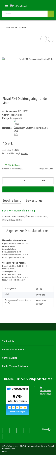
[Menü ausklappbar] (6, 5)
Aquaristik (17, 118)
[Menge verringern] (5, 181)
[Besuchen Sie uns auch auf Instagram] (19, 430)
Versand (24, 153)
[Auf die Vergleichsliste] (43, 39)
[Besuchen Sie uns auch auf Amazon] (26, 430)
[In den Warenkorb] (28, 189)
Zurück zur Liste (11, 27)
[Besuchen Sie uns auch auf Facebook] (5, 430)
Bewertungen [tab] (35, 200)
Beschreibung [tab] (11, 200)
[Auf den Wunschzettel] (51, 39)
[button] (42, 6)
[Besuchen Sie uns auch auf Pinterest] (12, 430)
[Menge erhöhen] (50, 181)
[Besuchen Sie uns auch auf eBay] (5, 436)
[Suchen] (51, 14)
